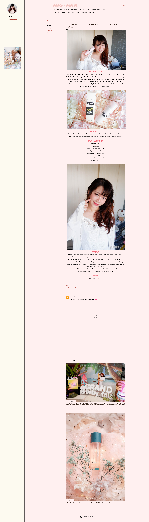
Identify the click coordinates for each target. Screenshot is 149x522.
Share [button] (48, 21)
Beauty (68, 12)
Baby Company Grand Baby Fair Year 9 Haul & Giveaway (95, 403)
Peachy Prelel (65, 5)
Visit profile (12, 20)
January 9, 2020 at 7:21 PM (88, 296)
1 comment (73, 505)
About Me (61, 12)
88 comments (73, 407)
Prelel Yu (12, 16)
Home (55, 12)
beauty (49, 28)
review (49, 32)
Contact (91, 12)
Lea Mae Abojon (76, 297)
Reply (72, 302)
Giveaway (83, 12)
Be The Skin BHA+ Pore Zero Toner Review (88, 502)
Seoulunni (101, 279)
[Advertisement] (95, 344)
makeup (49, 30)
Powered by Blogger (88, 516)
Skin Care (75, 12)
